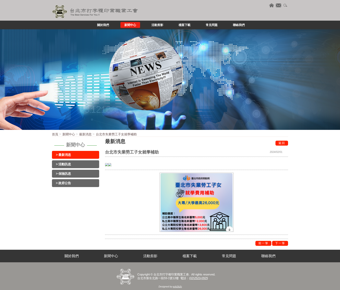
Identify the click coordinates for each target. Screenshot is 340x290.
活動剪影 (150, 256)
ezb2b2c (177, 286)
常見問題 (229, 256)
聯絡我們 (268, 256)
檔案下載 (190, 256)
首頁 (55, 134)
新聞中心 (68, 134)
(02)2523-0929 (198, 278)
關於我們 (72, 256)
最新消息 (85, 134)
